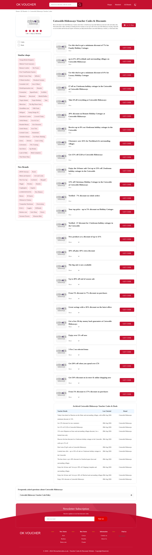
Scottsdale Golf (23, 84)
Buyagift (43, 180)
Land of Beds (23, 153)
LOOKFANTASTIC (25, 192)
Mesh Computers (36, 153)
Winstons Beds (37, 216)
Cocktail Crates (23, 132)
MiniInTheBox (43, 96)
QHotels (37, 76)
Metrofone (22, 104)
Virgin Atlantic (23, 100)
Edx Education (36, 124)
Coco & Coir (35, 120)
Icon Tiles (34, 128)
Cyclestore (34, 180)
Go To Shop (130, 25)
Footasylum (22, 92)
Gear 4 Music (36, 84)
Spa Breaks (32, 149)
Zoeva (21, 140)
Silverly (29, 140)
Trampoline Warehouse (26, 204)
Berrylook (32, 96)
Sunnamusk (35, 132)
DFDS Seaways (24, 172)
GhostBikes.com (24, 108)
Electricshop (40, 204)
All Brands (127, 4)
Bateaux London (24, 68)
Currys (84, 535)
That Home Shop (24, 157)
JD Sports (30, 196)
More (70, 50)
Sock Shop (34, 212)
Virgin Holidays (36, 100)
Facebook (122, 536)
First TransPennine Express (27, 72)
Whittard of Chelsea (25, 200)
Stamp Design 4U (33, 112)
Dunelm (38, 184)
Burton (21, 196)
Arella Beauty (23, 120)
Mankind (118, 4)
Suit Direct (22, 149)
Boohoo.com (23, 212)
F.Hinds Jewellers (24, 80)
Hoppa (109, 4)
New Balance (39, 192)
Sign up (101, 519)
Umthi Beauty (23, 128)
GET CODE (127, 48)
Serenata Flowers (24, 216)
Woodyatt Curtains (38, 80)
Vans (46, 100)
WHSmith (38, 208)
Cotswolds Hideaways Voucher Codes (41, 11)
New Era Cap (23, 180)
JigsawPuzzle (34, 92)
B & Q (21, 208)
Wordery (29, 184)
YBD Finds (36, 108)
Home (17, 11)
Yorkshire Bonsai (24, 136)
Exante (84, 542)
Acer (63, 535)
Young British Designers (26, 60)
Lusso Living (39, 140)
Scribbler (44, 92)
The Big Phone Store (35, 104)
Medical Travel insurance (26, 64)
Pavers (42, 212)
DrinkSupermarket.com (26, 88)
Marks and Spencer (25, 176)
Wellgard (22, 112)
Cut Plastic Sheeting (39, 136)
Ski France (36, 68)
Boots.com (63, 542)
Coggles (29, 208)
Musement (22, 96)
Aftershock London (25, 116)
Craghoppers (23, 188)
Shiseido (39, 88)
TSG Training (34, 145)
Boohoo (63, 539)
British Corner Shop (25, 76)
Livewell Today (39, 116)
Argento (32, 188)
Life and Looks (38, 176)
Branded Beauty (24, 124)
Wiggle (21, 184)
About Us (104, 539)
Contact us (104, 535)
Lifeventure (22, 145)
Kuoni (34, 172)
